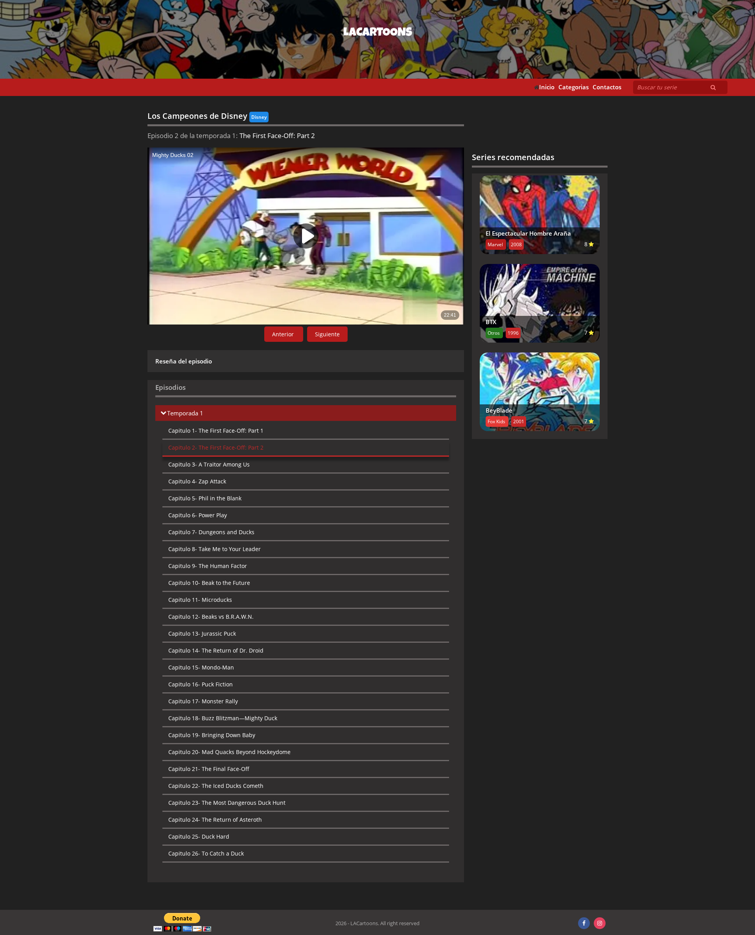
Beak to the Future (209, 582)
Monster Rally (203, 701)
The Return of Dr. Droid (215, 650)
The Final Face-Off (208, 769)
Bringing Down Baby (211, 735)
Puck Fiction (200, 684)
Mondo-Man (201, 667)
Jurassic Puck (202, 633)
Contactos (607, 87)
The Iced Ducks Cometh (215, 785)
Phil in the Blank (204, 498)
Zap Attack (197, 481)
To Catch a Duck (206, 853)
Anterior (283, 334)
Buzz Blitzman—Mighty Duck (222, 718)
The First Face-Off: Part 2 (215, 447)
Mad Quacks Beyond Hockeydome (229, 752)
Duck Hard (198, 836)
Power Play (197, 515)
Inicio (546, 87)
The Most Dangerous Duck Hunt (226, 802)
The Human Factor (207, 566)
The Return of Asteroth (215, 819)
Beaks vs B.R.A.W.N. (211, 616)
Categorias (573, 87)
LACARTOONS (377, 33)
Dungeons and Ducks (211, 532)
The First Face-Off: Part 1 (215, 430)
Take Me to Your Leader (214, 549)
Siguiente (327, 334)
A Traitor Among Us (209, 464)
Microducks (200, 599)
